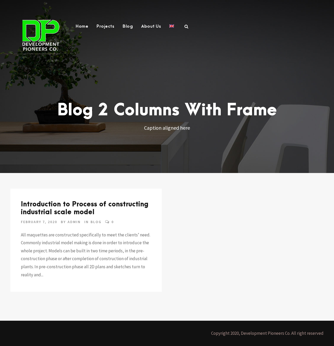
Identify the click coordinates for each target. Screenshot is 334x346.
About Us (151, 26)
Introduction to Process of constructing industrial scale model (84, 208)
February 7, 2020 (39, 221)
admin (74, 221)
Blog (128, 26)
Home (82, 26)
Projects (105, 26)
